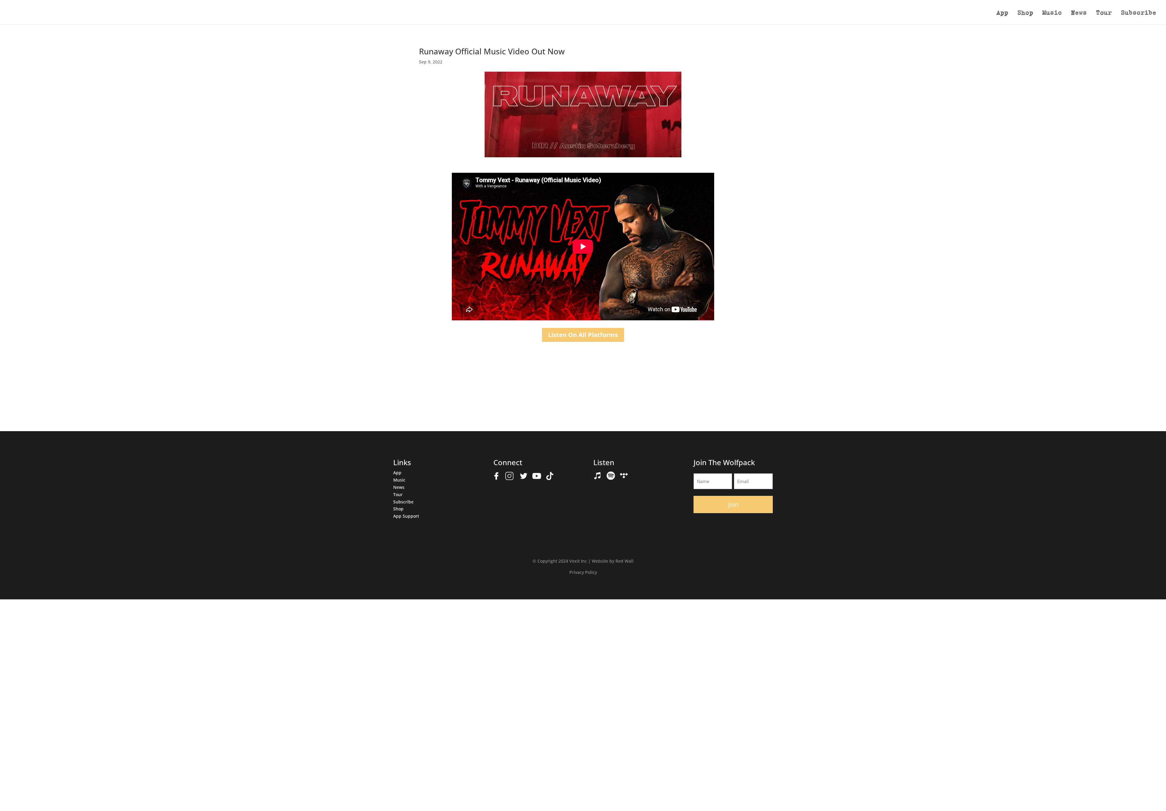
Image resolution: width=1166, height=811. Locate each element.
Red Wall (624, 561)
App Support (406, 516)
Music (1052, 13)
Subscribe (1138, 13)
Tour (1104, 13)
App (1002, 13)
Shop (1025, 13)
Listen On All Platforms (583, 335)
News (1079, 13)
